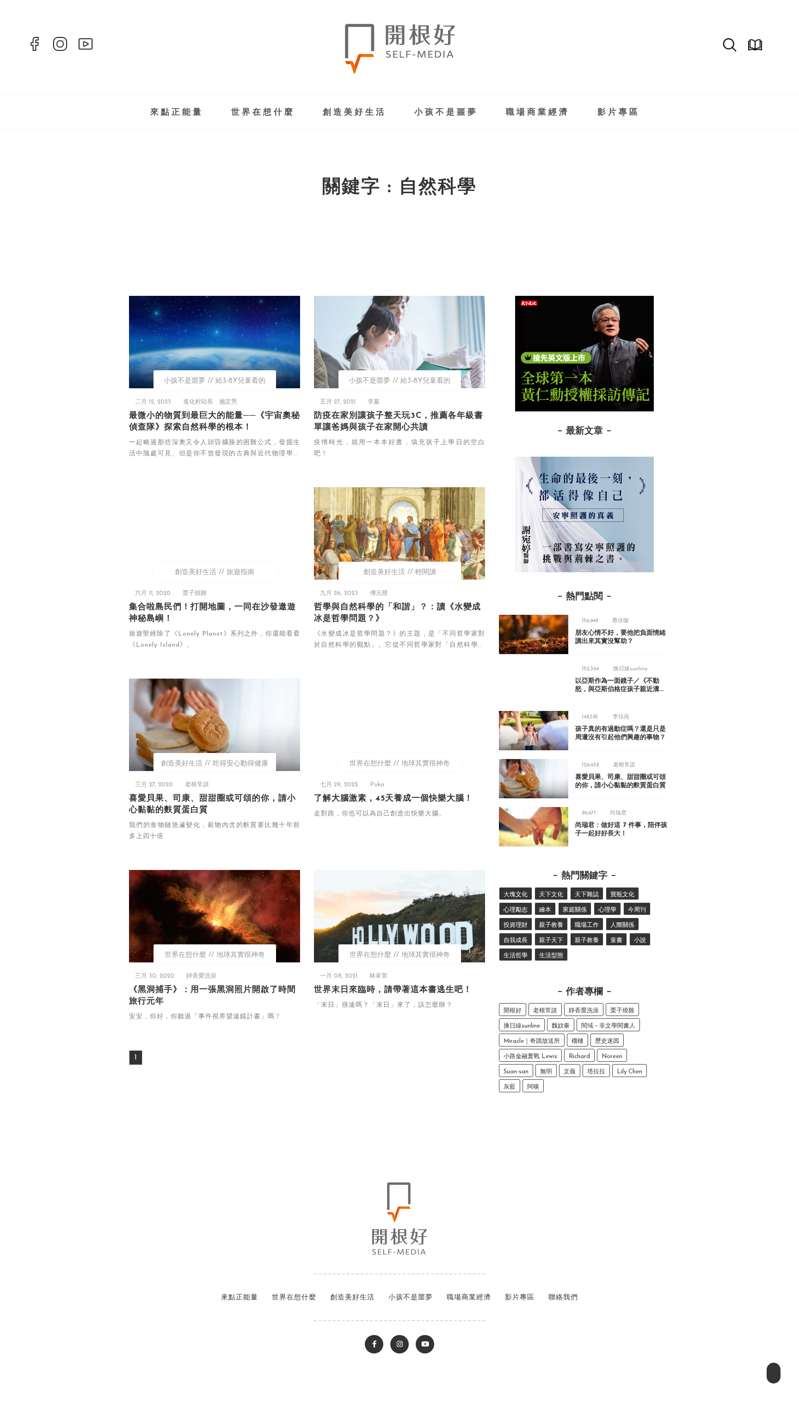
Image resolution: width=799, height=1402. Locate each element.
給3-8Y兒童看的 (240, 381)
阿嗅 (533, 1087)
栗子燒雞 (195, 593)
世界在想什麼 (263, 113)
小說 (640, 940)
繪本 (545, 910)
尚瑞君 (618, 813)
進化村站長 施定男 (210, 402)
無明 (546, 1072)
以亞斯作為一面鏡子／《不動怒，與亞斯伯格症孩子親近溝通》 (617, 689)
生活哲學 (516, 956)
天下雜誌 (587, 895)
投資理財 (516, 925)
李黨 (374, 402)
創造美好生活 (355, 113)
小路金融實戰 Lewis (530, 1056)
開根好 (513, 1011)
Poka (377, 785)
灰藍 (510, 1087)
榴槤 (578, 1041)
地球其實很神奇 (425, 763)
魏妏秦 (561, 1026)
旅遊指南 (240, 572)
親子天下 (551, 940)
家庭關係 (575, 910)
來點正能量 (176, 113)
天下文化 (551, 895)
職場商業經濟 (538, 113)
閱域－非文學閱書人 (608, 1026)
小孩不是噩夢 (446, 113)
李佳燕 (621, 717)
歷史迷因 (607, 1041)
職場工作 (587, 925)
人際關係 (622, 925)
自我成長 (516, 940)
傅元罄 (379, 593)
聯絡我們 (563, 1297)
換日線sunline (630, 669)
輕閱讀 (425, 572)
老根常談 (197, 785)
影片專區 (618, 113)
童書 (616, 940)
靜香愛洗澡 (201, 976)
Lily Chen (629, 1072)
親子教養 (551, 925)
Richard (579, 1056)
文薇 (570, 1072)
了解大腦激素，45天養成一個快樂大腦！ (393, 799)
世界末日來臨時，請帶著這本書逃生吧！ (393, 990)
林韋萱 (378, 976)
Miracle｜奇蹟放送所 (532, 1041)
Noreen (612, 1056)
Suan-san (516, 1072)
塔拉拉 (596, 1072)
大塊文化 (516, 895)
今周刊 (637, 910)
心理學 (607, 910)
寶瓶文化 (622, 895)
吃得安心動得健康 (240, 763)
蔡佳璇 (620, 621)
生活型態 (551, 956)
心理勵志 (516, 910)
